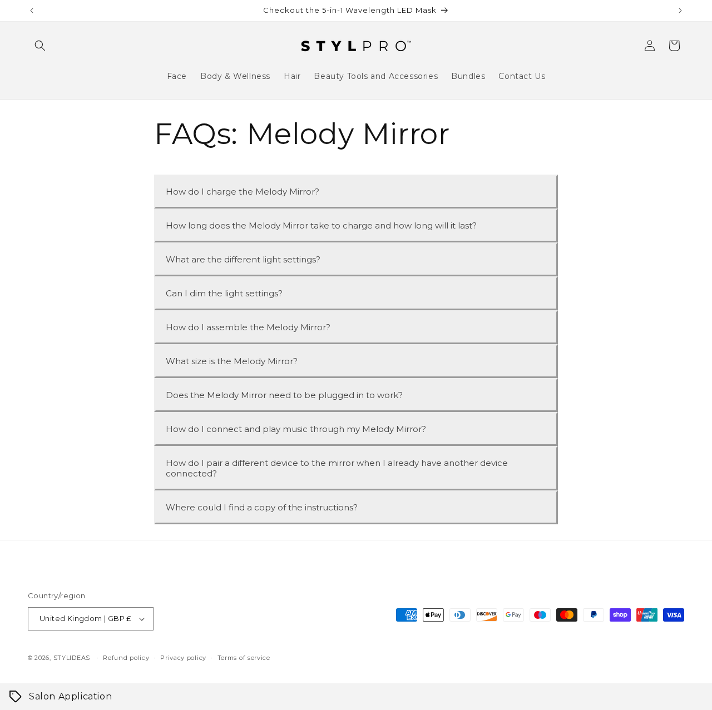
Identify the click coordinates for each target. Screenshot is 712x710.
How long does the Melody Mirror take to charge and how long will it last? (321, 225)
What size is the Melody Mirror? (232, 361)
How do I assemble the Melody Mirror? (248, 327)
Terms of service (243, 658)
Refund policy (126, 658)
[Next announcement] (680, 10)
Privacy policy (183, 658)
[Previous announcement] (31, 10)
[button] (40, 45)
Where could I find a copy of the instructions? (262, 507)
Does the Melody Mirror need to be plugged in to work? (284, 395)
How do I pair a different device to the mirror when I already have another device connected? (337, 468)
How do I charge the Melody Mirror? (242, 191)
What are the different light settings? (243, 259)
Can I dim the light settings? (224, 293)
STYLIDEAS (71, 658)
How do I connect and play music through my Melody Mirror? (296, 429)
